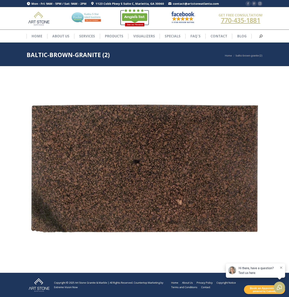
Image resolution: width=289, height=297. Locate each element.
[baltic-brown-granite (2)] (144, 168)
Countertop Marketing (147, 282)
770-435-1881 (240, 20)
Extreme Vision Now (66, 287)
